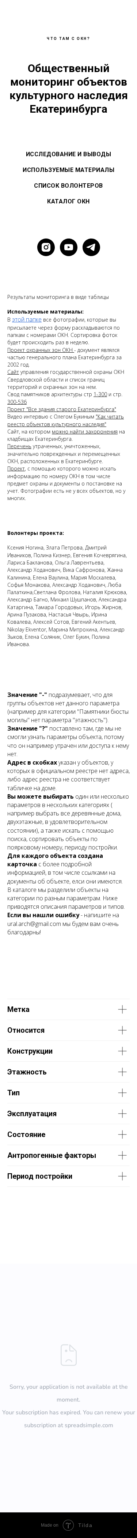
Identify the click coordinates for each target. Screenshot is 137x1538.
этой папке (27, 319)
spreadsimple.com (89, 1425)
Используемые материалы (68, 169)
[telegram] (91, 247)
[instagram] (46, 247)
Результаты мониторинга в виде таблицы (58, 296)
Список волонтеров (68, 185)
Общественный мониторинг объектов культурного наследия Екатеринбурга (68, 88)
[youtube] (68, 247)
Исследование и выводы (68, 154)
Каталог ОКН (68, 201)
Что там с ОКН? (68, 39)
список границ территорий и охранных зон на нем (55, 383)
